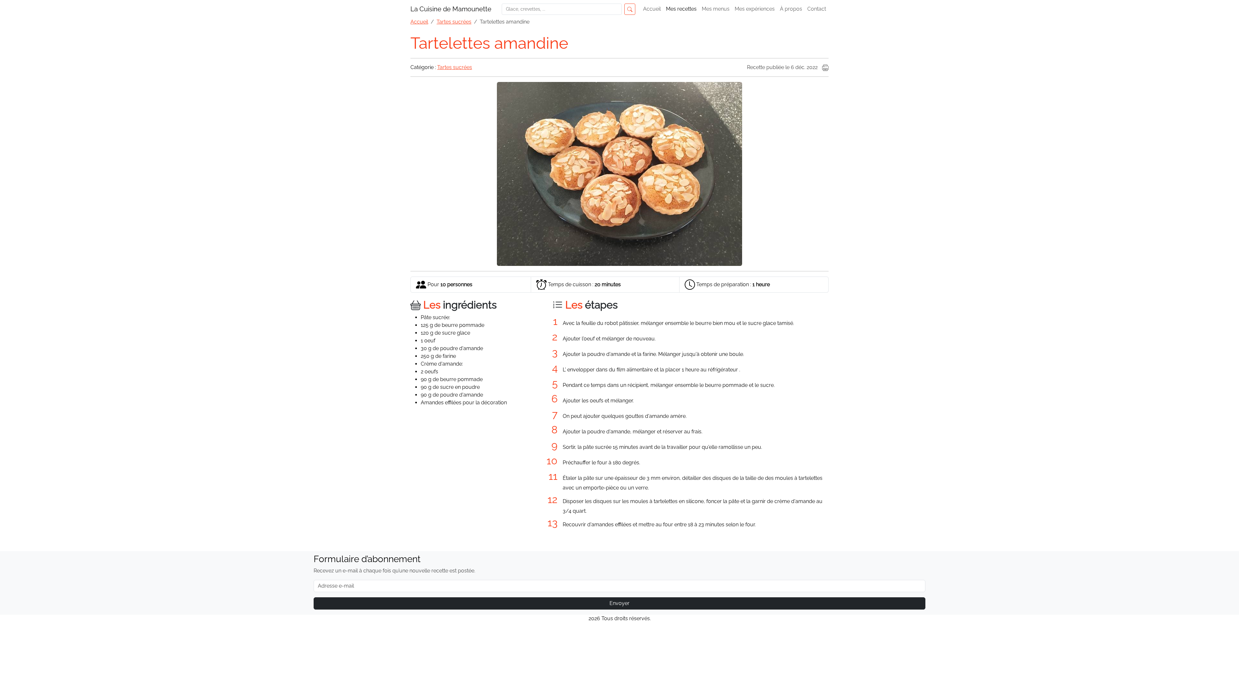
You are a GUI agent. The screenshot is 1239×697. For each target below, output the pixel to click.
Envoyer (619, 603)
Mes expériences (755, 9)
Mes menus (716, 9)
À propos (791, 9)
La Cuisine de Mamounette (450, 9)
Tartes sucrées (454, 67)
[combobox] (563, 9)
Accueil (652, 9)
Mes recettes (681, 9)
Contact (816, 9)
